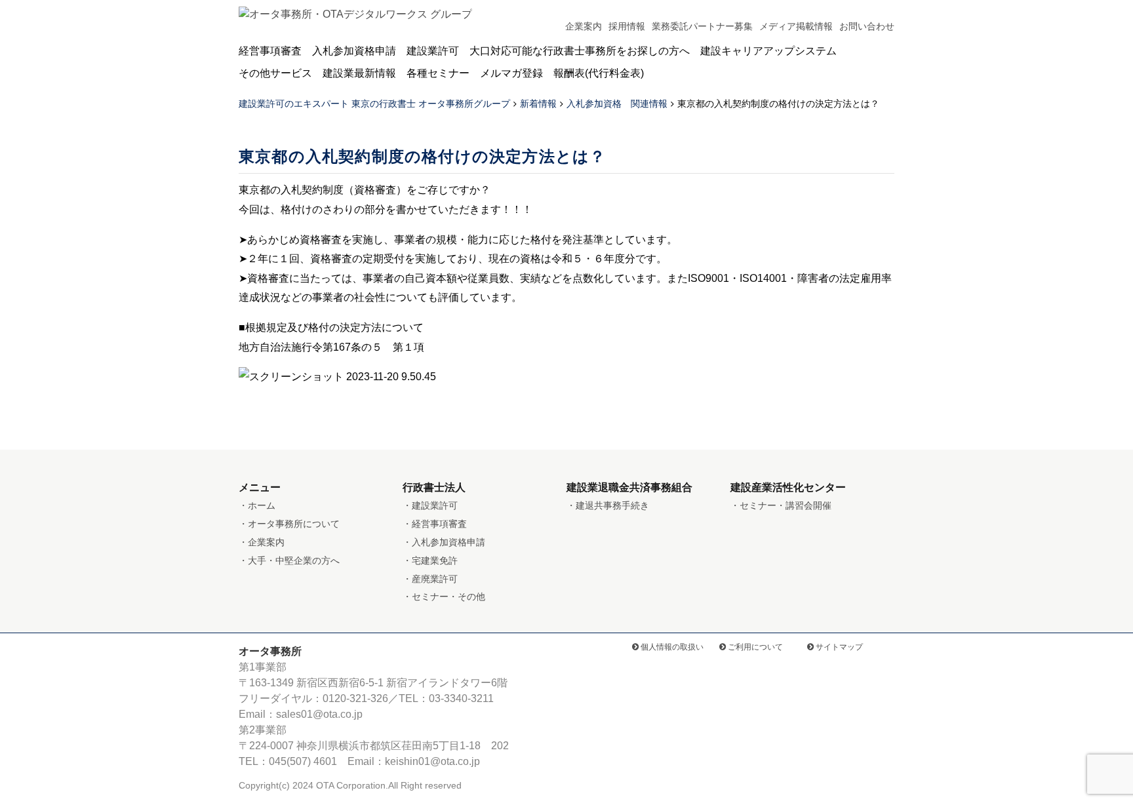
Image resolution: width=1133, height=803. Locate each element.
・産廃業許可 (430, 579)
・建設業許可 (430, 505)
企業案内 (583, 26)
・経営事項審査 (435, 524)
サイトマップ (838, 647)
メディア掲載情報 (796, 26)
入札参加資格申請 (354, 50)
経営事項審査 (270, 50)
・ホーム (257, 505)
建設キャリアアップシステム (768, 50)
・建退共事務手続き (607, 505)
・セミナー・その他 (444, 596)
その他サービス (275, 73)
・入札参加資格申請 (444, 542)
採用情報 (626, 26)
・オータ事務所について (289, 524)
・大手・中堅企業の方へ (289, 560)
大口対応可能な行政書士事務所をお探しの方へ (579, 50)
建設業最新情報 (359, 73)
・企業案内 (262, 542)
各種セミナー (438, 73)
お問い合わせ (866, 26)
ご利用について (754, 647)
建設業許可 (433, 50)
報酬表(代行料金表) (598, 73)
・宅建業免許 (430, 560)
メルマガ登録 (511, 73)
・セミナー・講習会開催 (780, 505)
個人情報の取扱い (671, 647)
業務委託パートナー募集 (702, 26)
